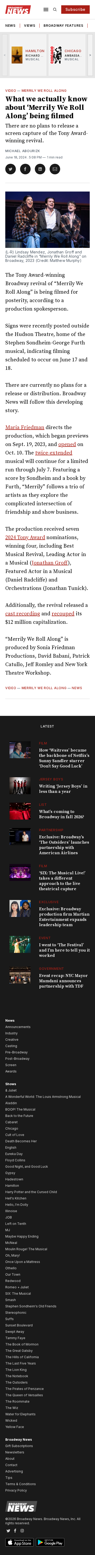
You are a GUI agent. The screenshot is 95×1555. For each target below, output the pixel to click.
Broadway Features (63, 26)
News (10, 26)
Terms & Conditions (20, 1484)
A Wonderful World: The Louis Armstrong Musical (43, 1097)
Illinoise (11, 1211)
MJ (7, 1230)
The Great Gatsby (19, 1351)
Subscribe (75, 9)
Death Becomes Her (21, 1141)
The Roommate (17, 1401)
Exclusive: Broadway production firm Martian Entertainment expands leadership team (64, 916)
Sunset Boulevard (19, 1325)
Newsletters (14, 1452)
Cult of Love (14, 1135)
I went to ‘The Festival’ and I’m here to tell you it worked (64, 950)
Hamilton (12, 1186)
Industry (11, 1033)
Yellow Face (14, 1427)
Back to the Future (19, 1116)
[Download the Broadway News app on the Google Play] (50, 1542)
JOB (8, 1217)
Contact (11, 1465)
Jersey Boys (51, 779)
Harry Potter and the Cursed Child (31, 1192)
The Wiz (11, 1408)
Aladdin (11, 1103)
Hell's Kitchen (15, 1198)
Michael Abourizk (22, 151)
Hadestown (14, 1179)
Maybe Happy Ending (22, 1236)
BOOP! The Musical (20, 1109)
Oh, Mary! (12, 1255)
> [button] (90, 55)
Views (29, 26)
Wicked (11, 1420)
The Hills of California (22, 1357)
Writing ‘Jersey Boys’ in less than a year (63, 789)
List (43, 805)
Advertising (14, 1471)
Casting (11, 1046)
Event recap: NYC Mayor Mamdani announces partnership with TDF (63, 981)
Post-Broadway (17, 1059)
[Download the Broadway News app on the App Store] (19, 1542)
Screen (10, 1065)
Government (51, 969)
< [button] (5, 55)
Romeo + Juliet (17, 1287)
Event (45, 938)
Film (43, 743)
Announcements (18, 1027)
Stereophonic (15, 1313)
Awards (11, 1071)
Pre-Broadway (16, 1052)
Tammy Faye (15, 1338)
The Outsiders (16, 1382)
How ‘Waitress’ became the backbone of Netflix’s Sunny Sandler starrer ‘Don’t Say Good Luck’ (64, 758)
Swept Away (14, 1332)
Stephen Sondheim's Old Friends (30, 1306)
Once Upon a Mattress (22, 1262)
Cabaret (11, 1122)
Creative (11, 1040)
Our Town (12, 1274)
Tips (8, 1478)
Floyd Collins (15, 1160)
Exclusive (49, 902)
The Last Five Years (20, 1363)
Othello (11, 1268)
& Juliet (11, 1090)
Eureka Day (14, 1154)
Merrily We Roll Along (44, 91)
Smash (10, 1300)
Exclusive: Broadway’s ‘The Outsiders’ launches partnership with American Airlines (64, 845)
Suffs (9, 1319)
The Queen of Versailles (24, 1395)
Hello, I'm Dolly (16, 1205)
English (10, 1147)
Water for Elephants (20, 1414)
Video (10, 91)
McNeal (11, 1243)
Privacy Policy (16, 1490)
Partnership (51, 830)
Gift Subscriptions (19, 1446)
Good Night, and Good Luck (26, 1166)
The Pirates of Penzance (24, 1389)
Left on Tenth (15, 1224)
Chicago (11, 1128)
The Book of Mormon (22, 1344)
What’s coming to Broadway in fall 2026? (61, 814)
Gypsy (10, 1173)
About (10, 1459)
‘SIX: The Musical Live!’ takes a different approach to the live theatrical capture (62, 881)
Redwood (13, 1281)
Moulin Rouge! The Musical (26, 1249)
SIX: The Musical (18, 1293)
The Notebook (16, 1376)
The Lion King (16, 1370)
